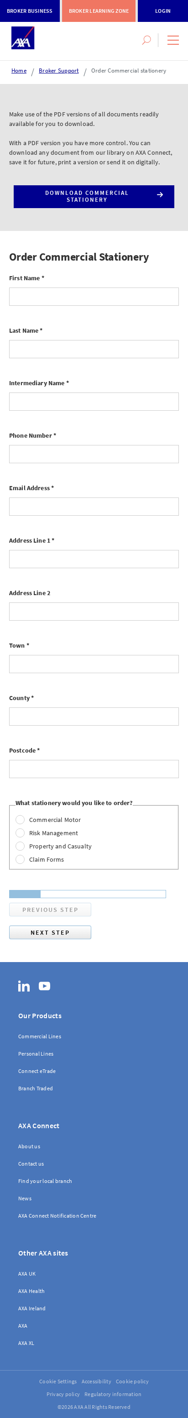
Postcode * (24, 750)
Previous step (50, 909)
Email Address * (31, 488)
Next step (50, 932)
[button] (173, 40)
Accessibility (96, 1381)
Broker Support (58, 70)
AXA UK (27, 1273)
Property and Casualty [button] (60, 846)
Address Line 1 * (31, 540)
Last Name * (26, 330)
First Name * (26, 278)
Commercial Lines (39, 1036)
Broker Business (30, 10)
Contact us (31, 1163)
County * (21, 698)
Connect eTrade (37, 1070)
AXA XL (26, 1343)
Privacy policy (63, 1394)
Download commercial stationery (87, 196)
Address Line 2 (29, 593)
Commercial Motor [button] (55, 820)
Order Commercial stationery (128, 70)
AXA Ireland (32, 1308)
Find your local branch (45, 1180)
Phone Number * (32, 435)
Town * (19, 645)
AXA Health (31, 1290)
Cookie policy (132, 1381)
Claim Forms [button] (46, 859)
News (24, 1198)
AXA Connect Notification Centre (57, 1215)
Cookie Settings (58, 1381)
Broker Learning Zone (99, 10)
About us (29, 1146)
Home (18, 70)
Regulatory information (112, 1394)
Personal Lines (35, 1053)
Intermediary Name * (39, 383)
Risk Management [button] (53, 833)
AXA (23, 1325)
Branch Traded (35, 1088)
